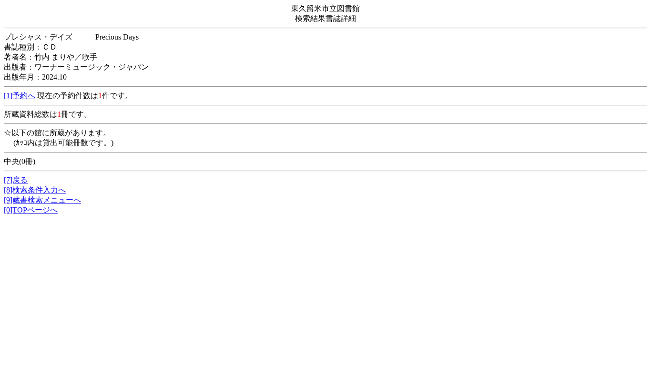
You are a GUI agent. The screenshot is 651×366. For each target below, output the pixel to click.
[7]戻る (16, 180)
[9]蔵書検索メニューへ (42, 200)
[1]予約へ (19, 96)
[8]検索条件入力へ (35, 190)
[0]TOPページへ (31, 210)
